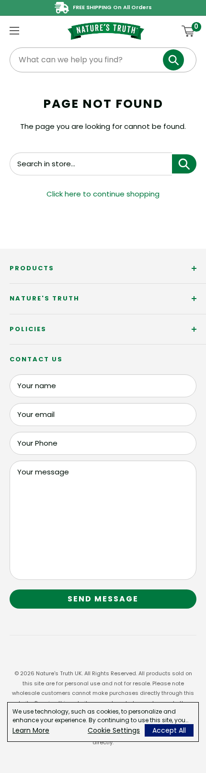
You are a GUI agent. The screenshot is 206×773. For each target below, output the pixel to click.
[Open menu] (14, 31)
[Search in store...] (184, 163)
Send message (103, 598)
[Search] (173, 59)
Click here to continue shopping (103, 194)
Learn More (30, 730)
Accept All (169, 730)
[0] (189, 31)
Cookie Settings (114, 730)
